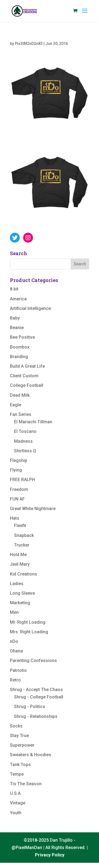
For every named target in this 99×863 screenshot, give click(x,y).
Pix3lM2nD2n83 (29, 43)
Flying (16, 470)
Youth (15, 812)
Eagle (15, 404)
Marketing (20, 602)
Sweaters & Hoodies (30, 754)
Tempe (17, 774)
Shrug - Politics (29, 706)
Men (14, 612)
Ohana (16, 651)
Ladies (16, 583)
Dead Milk (20, 395)
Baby (15, 318)
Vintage (17, 803)
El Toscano (25, 431)
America (18, 298)
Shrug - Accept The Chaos (36, 689)
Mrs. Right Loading (29, 631)
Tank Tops (20, 764)
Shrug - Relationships (35, 716)
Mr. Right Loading (27, 622)
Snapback (24, 535)
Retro (15, 680)
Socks (16, 726)
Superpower (22, 745)
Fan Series (20, 414)
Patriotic (18, 670)
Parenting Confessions (33, 660)
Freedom (19, 489)
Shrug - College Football (38, 697)
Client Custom (24, 375)
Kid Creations (23, 574)
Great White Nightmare (33, 508)
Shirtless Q (25, 450)
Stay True (19, 735)
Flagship (18, 460)
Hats (14, 518)
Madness (23, 441)
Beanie (17, 327)
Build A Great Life (27, 366)
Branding (19, 356)
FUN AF (17, 499)
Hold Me (18, 554)
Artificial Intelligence (30, 308)
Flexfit (20, 525)
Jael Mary (20, 564)
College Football (26, 385)
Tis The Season (26, 783)
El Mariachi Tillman (33, 421)
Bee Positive (22, 337)
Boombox (19, 347)
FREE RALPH (22, 479)
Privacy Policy (49, 855)
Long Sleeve (22, 593)
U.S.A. (16, 793)
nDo (14, 641)
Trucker (21, 545)
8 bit (14, 289)
